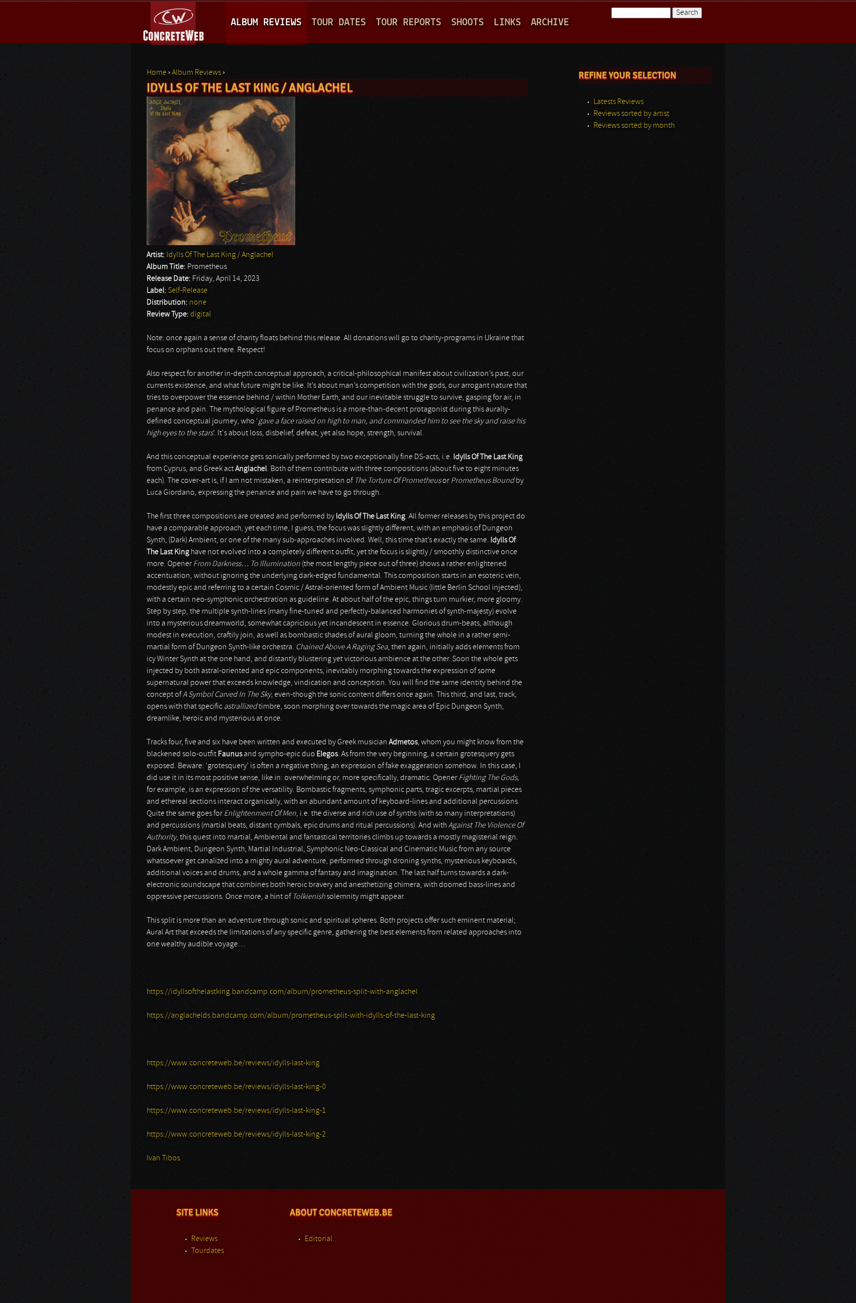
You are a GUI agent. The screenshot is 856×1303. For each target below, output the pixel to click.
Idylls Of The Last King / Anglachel (219, 255)
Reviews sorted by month (634, 126)
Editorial (318, 1239)
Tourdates (207, 1251)
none (198, 303)
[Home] (174, 22)
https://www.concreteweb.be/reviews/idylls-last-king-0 (236, 1087)
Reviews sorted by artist (631, 114)
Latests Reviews (618, 102)
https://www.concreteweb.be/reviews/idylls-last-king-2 (236, 1135)
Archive (550, 22)
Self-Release (188, 291)
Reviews (204, 1239)
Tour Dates (339, 22)
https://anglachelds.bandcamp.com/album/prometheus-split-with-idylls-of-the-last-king (291, 1016)
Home (156, 73)
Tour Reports (408, 22)
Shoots (467, 22)
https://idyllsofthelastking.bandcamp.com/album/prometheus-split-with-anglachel (282, 992)
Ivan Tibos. (164, 1158)
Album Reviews (266, 22)
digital (200, 314)
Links (507, 22)
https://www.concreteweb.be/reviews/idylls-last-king (233, 1063)
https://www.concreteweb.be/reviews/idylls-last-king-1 (236, 1111)
